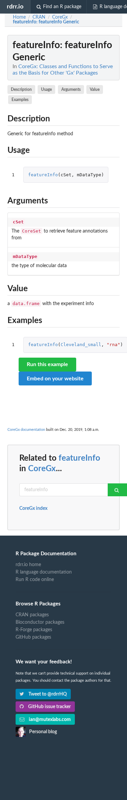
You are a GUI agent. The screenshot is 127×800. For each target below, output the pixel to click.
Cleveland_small (81, 344)
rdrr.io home (28, 564)
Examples (20, 100)
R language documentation (44, 572)
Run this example (47, 364)
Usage (46, 89)
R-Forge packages (34, 629)
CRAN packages (32, 615)
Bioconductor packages (40, 622)
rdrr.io (15, 6)
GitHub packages (33, 637)
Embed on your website (55, 378)
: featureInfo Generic (46, 22)
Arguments (71, 89)
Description (21, 89)
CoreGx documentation (26, 430)
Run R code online (35, 579)
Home (19, 17)
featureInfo (43, 174)
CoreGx (42, 469)
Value (95, 89)
